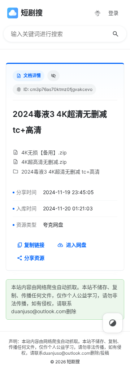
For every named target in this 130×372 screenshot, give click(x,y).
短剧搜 (73, 361)
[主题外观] (97, 13)
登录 (113, 13)
